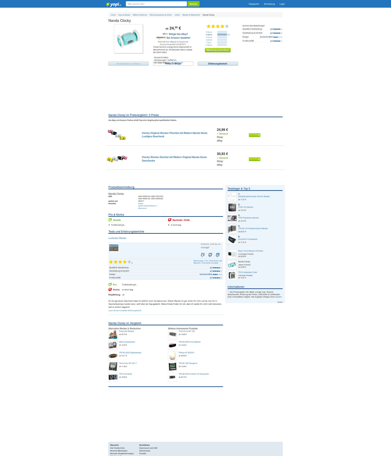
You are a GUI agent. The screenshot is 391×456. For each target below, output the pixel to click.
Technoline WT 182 (187, 331)
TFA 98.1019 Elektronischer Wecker (253, 228)
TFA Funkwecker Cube (247, 272)
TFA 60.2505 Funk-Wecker (190, 342)
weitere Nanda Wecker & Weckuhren (147, 206)
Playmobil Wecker (126, 331)
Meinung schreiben (218, 50)
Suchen (193, 3)
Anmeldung (269, 3)
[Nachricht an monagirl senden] (210, 255)
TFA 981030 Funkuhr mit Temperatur (194, 374)
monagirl (205, 247)
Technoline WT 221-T (128, 363)
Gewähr (278, 296)
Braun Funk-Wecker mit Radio (250, 251)
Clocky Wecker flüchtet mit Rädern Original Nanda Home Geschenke (174, 158)
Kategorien (254, 3)
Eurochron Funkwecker (248, 239)
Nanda (140, 203)
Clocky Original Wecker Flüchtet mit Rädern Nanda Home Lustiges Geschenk (174, 134)
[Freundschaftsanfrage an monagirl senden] (203, 255)
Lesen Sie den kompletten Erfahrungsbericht (124, 310)
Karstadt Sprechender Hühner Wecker (254, 196)
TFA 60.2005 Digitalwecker (130, 352)
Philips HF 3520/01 (187, 352)
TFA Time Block (125, 374)
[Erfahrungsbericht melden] (218, 255)
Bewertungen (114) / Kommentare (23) (208, 260)
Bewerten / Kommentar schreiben (206, 263)
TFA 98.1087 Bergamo (188, 363)
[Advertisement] (195, 90)
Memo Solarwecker (127, 342)
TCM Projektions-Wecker (248, 217)
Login (282, 3)
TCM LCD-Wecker (245, 207)
